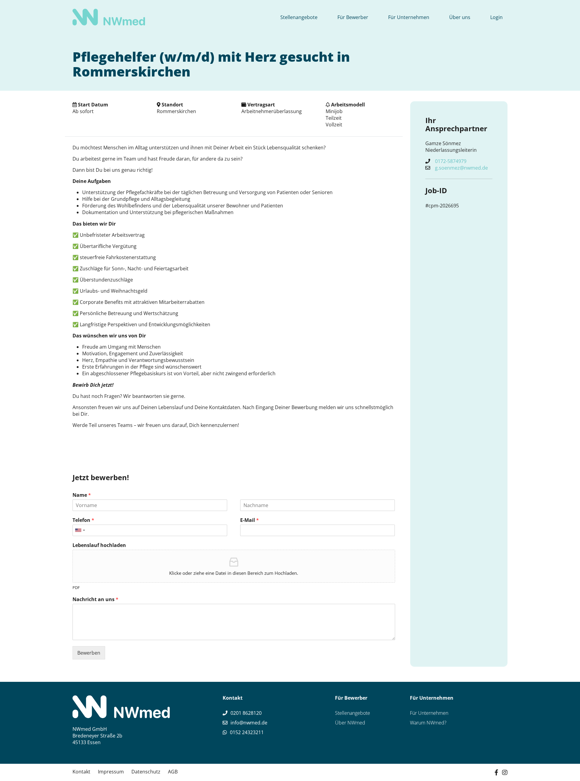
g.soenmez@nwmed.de (461, 167)
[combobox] (80, 530)
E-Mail (249, 520)
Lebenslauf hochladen (99, 545)
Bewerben (88, 652)
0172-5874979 (450, 161)
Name (81, 495)
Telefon (83, 520)
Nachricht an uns (95, 599)
